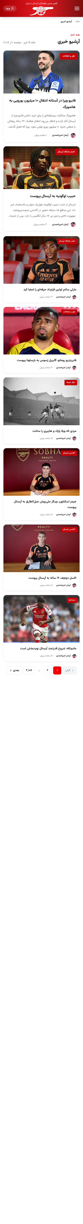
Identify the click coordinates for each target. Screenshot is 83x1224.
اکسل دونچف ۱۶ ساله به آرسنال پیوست (52, 578)
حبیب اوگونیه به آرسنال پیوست (53, 196)
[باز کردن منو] (77, 8)
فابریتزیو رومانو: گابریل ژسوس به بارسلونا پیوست (46, 360)
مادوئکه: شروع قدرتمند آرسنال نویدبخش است (48, 648)
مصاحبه (72, 600)
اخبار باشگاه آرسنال (66, 152)
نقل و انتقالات (68, 56)
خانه (78, 21)
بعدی (16, 670)
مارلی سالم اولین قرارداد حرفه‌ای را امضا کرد (50, 289)
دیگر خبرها (70, 382)
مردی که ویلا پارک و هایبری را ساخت (54, 431)
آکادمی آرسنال (69, 453)
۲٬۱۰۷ (29, 670)
